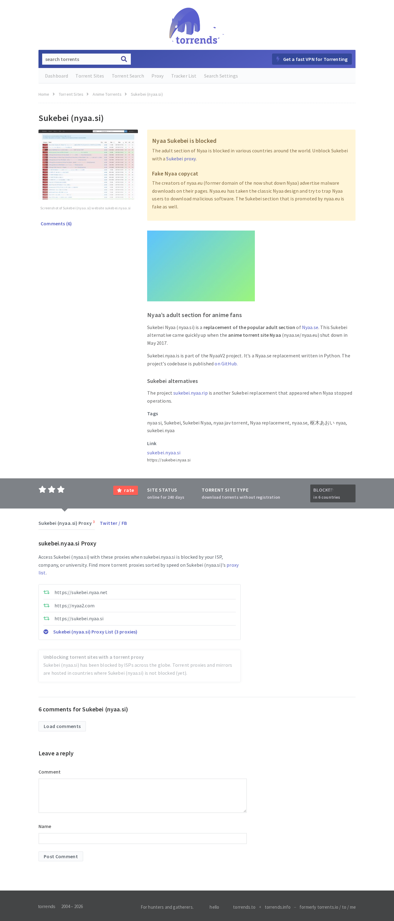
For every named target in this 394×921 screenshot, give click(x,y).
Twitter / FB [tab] (113, 523)
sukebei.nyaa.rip (190, 393)
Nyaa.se (310, 327)
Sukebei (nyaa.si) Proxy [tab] (66, 522)
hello (214, 907)
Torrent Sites (89, 76)
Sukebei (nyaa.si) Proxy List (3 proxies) (95, 632)
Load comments (62, 726)
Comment (49, 772)
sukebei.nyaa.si (163, 452)
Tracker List (184, 76)
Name (44, 826)
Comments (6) (56, 223)
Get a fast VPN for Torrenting (315, 59)
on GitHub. (226, 363)
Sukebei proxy (180, 158)
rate (129, 490)
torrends (46, 906)
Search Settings (221, 76)
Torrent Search (128, 76)
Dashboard (56, 76)
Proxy (157, 76)
